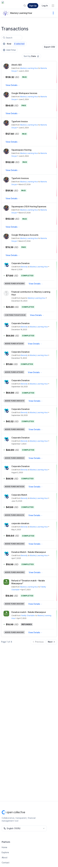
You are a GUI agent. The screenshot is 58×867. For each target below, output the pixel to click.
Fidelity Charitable (28, 615)
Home (4, 847)
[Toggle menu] (53, 5)
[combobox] (31, 56)
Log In (45, 5)
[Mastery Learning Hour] (5, 13)
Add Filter (11, 50)
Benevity (24, 267)
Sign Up (33, 5)
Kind (15, 44)
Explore (5, 852)
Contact (5, 862)
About (4, 857)
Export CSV (49, 47)
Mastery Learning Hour (21, 13)
